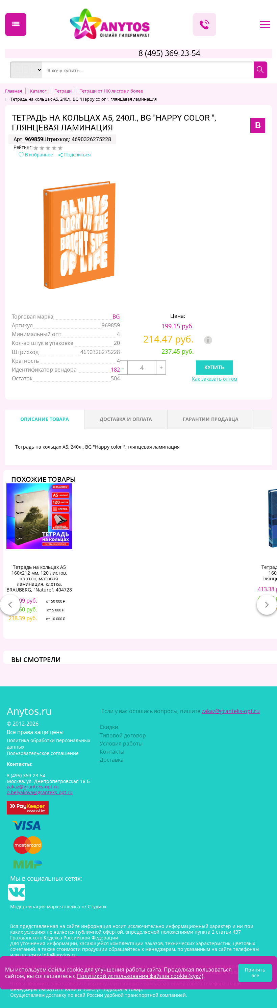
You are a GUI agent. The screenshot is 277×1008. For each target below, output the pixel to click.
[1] (35, 148)
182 (115, 369)
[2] (42, 148)
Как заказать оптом (214, 379)
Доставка (112, 759)
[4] (54, 148)
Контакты (112, 751)
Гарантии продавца (210, 419)
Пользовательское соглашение (43, 753)
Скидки (109, 727)
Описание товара (44, 419)
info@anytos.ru (59, 955)
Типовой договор (123, 735)
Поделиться (77, 154)
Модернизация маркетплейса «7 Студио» (58, 906)
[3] (48, 148)
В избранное (38, 154)
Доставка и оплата (126, 419)
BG (116, 316)
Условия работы (121, 743)
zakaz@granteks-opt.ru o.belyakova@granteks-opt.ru (40, 789)
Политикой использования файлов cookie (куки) (140, 976)
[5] (60, 148)
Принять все (255, 972)
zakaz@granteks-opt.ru (231, 711)
